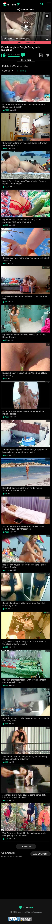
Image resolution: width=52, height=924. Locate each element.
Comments (7, 852)
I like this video (3, 55)
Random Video (27, 9)
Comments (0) (42, 55)
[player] (5, 38)
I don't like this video (23, 55)
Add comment (40, 854)
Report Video (47, 55)
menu (49, 3)
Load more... (26, 846)
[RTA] (26, 907)
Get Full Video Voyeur (26, 43)
